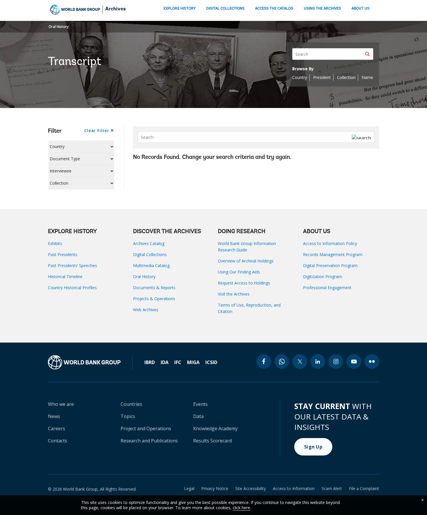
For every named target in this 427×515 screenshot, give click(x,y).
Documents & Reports (154, 287)
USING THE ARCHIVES (322, 8)
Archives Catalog (148, 243)
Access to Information (294, 488)
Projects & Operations (154, 298)
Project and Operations (146, 428)
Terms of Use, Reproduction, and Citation (249, 308)
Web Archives (145, 309)
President (322, 77)
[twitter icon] (300, 361)
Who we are (61, 404)
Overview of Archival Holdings (246, 261)
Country (299, 77)
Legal (189, 488)
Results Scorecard (212, 440)
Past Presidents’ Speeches (72, 265)
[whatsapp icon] (281, 361)
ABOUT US (360, 8)
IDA (164, 362)
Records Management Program (333, 254)
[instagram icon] (336, 361)
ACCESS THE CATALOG (274, 8)
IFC (177, 362)
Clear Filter (96, 130)
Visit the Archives (234, 294)
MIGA (193, 362)
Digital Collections (150, 254)
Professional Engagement (327, 287)
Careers (56, 428)
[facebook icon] (263, 361)
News (54, 416)
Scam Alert (332, 488)
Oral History (59, 26)
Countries (131, 404)
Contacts (57, 440)
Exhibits (55, 243)
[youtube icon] (354, 361)
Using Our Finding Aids (239, 272)
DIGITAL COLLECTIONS (225, 8)
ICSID (211, 362)
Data (198, 416)
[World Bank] (90, 362)
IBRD (149, 362)
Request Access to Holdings (244, 283)
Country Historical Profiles (72, 287)
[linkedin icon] (318, 361)
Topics (128, 416)
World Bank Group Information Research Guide (247, 247)
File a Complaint (364, 488)
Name (367, 77)
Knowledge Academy (215, 428)
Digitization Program (322, 276)
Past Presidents (62, 254)
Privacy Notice (214, 488)
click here (241, 507)
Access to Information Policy (330, 243)
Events (200, 404)
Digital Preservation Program (330, 265)
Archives (115, 9)
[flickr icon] (372, 361)
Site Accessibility (250, 488)
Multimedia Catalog (151, 265)
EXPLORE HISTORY (180, 8)
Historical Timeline (65, 276)
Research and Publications (149, 440)
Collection (346, 77)
